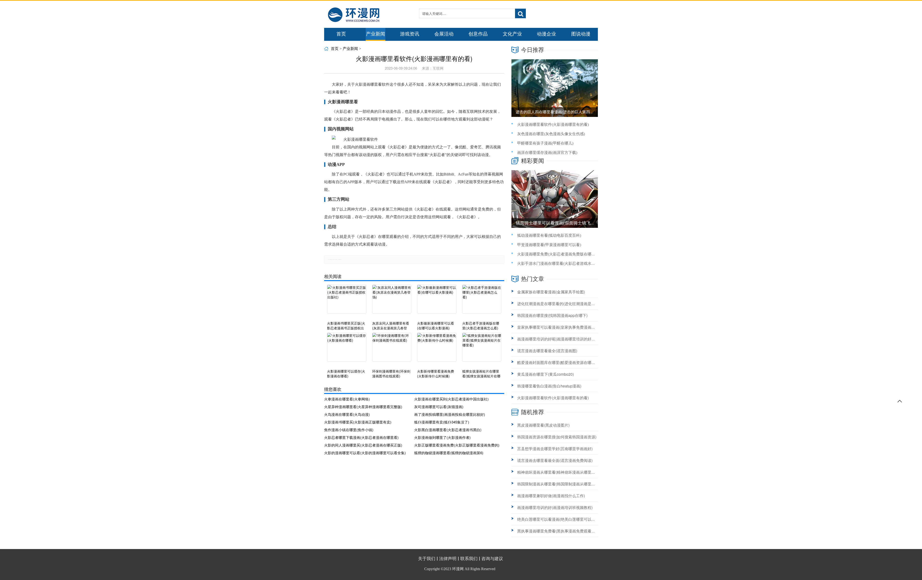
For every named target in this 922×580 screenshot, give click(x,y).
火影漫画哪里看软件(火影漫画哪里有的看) (553, 124)
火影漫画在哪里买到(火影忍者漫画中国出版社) (451, 398)
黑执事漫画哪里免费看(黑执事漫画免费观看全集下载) (562, 531)
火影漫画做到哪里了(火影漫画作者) (442, 437)
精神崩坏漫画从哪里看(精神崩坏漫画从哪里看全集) (560, 472)
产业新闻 (375, 33)
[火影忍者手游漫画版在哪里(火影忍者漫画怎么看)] (482, 301)
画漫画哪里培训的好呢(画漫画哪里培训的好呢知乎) (560, 339)
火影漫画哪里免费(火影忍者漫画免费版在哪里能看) (560, 254)
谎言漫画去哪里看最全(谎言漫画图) (547, 350)
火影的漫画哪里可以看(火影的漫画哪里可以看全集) (365, 452)
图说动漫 (580, 33)
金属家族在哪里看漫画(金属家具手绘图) (551, 292)
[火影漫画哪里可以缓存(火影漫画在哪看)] (346, 349)
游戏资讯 (409, 33)
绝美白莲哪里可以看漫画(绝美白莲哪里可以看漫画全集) (564, 519)
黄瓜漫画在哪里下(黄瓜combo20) (545, 374)
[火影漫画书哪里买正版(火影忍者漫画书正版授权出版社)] (346, 301)
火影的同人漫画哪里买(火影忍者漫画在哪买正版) (363, 444)
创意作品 (478, 33)
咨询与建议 (492, 558)
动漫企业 (546, 33)
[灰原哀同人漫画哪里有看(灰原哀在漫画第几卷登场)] (392, 301)
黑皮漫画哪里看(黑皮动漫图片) (543, 425)
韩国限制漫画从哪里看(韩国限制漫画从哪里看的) (558, 484)
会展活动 (444, 33)
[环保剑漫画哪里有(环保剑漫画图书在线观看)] (392, 349)
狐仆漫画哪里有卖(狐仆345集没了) (441, 421)
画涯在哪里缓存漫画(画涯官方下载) (547, 153)
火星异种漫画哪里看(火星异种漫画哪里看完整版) (363, 406)
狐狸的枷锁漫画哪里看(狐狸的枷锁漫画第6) (448, 452)
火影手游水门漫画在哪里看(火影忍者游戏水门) (556, 263)
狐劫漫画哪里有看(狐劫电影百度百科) (549, 235)
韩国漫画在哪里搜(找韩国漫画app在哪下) (552, 315)
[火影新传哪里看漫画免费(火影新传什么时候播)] (436, 349)
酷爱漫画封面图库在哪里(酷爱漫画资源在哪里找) (558, 362)
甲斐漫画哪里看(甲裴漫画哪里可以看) (549, 245)
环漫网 (458, 569)
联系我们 (469, 558)
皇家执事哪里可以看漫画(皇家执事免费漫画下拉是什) (562, 327)
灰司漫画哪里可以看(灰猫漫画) (438, 406)
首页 (341, 33)
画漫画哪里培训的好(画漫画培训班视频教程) (555, 507)
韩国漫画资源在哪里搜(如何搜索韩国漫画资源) (556, 437)
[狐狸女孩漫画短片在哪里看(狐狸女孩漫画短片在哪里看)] (482, 349)
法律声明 (447, 558)
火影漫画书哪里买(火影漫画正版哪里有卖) (357, 421)
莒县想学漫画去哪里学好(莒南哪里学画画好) (555, 448)
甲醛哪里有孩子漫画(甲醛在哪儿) (545, 143)
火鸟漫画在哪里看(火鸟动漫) (347, 414)
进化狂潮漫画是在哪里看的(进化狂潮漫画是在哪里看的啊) (566, 303)
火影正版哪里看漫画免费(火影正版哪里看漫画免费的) (456, 444)
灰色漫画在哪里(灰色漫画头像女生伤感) (551, 134)
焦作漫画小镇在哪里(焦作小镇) (348, 429)
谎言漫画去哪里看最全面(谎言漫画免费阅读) (555, 460)
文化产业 (512, 33)
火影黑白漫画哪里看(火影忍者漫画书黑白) (447, 429)
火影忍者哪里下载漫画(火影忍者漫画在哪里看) (361, 437)
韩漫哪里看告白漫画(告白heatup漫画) (549, 386)
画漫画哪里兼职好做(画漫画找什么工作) (551, 495)
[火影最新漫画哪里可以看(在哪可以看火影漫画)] (436, 301)
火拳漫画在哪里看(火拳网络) (347, 398)
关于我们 (426, 558)
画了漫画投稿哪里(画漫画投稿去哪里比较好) (449, 414)
